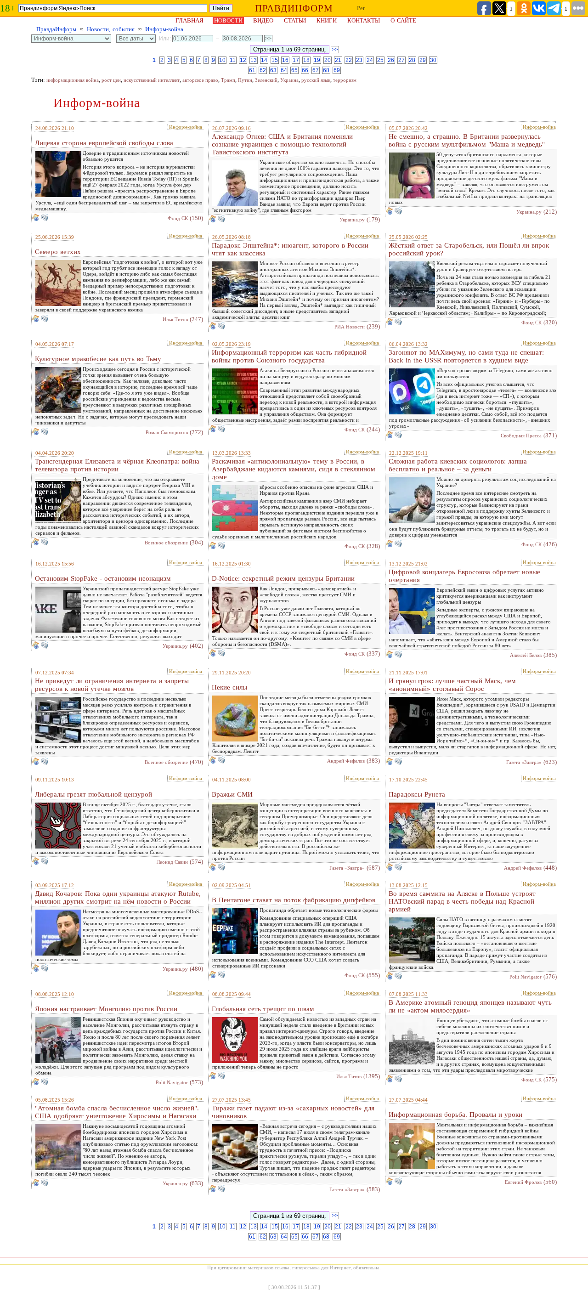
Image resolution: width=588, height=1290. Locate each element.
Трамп (228, 80)
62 (263, 70)
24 (370, 60)
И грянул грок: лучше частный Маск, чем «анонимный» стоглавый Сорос (452, 684)
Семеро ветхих (58, 251)
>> (335, 49)
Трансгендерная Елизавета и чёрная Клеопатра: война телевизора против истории (117, 465)
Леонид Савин (172, 862)
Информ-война (164, 29)
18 (306, 60)
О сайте (403, 20)
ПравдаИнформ (56, 29)
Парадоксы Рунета (417, 794)
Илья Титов (175, 319)
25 (380, 60)
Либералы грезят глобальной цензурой (93, 794)
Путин (245, 80)
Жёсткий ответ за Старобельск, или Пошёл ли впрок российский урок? (469, 249)
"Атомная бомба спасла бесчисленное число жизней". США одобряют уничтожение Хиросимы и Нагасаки (117, 1112)
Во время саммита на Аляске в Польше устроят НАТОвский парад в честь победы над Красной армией (462, 901)
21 (338, 60)
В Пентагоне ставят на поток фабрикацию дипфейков (293, 900)
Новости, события (111, 29)
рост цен (111, 80)
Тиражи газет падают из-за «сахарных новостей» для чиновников (293, 1112)
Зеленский (266, 80)
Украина (289, 80)
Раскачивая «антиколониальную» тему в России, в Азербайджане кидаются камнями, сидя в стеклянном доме (293, 469)
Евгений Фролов (523, 1182)
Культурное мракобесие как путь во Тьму (98, 358)
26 (391, 60)
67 (315, 70)
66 (305, 70)
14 (264, 60)
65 (294, 70)
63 (273, 70)
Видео (263, 20)
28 (412, 60)
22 (348, 60)
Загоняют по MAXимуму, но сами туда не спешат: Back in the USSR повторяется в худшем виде (466, 356)
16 (285, 60)
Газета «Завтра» (524, 762)
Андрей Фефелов (346, 761)
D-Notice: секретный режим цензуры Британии (283, 578)
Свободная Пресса (521, 435)
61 (252, 70)
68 (326, 70)
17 (296, 60)
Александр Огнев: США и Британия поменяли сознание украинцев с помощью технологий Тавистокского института (282, 144)
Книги (327, 20)
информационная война (72, 80)
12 (243, 60)
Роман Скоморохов (167, 432)
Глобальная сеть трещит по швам (263, 1009)
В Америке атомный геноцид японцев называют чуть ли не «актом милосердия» (470, 1006)
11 (233, 60)
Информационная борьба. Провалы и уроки (455, 1114)
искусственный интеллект (152, 80)
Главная (189, 20)
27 (401, 60)
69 (337, 70)
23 (359, 60)
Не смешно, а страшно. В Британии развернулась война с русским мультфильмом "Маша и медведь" (467, 140)
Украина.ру (352, 219)
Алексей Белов (526, 655)
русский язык (315, 80)
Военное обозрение (166, 542)
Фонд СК (178, 218)
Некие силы (229, 687)
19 (317, 60)
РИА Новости (349, 326)
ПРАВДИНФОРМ (294, 8)
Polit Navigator (525, 976)
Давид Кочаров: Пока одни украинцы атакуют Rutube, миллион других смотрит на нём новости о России (118, 897)
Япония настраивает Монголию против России (106, 1009)
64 (284, 70)
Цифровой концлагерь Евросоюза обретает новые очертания (464, 575)
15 (274, 60)
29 (422, 60)
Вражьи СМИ (232, 794)
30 (433, 60)
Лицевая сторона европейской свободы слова (104, 143)
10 (222, 60)
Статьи (295, 20)
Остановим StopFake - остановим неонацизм (103, 578)
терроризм (344, 80)
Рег (361, 8)
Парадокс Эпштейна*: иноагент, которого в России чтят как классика (290, 249)
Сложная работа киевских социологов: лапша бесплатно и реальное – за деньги (458, 465)
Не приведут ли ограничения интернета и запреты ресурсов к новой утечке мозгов (112, 684)
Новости (228, 20)
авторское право (200, 80)
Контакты (363, 20)
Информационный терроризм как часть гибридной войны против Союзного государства (289, 356)
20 (327, 60)
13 (253, 60)
